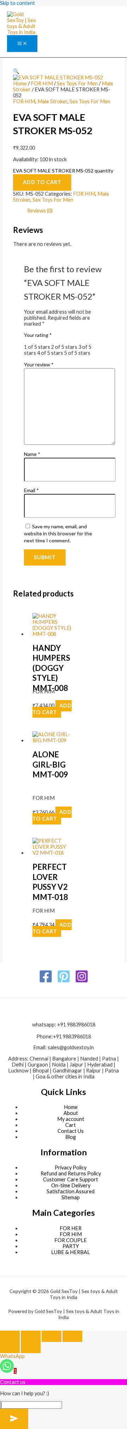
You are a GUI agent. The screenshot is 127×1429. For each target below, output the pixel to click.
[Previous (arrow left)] (10, 1347)
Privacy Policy (70, 1167)
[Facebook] (46, 981)
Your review (39, 364)
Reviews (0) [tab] (40, 211)
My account (70, 1119)
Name (32, 454)
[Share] (51, 1336)
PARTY (70, 1246)
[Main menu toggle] (22, 43)
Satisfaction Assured (71, 1191)
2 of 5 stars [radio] (64, 347)
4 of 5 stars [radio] (50, 353)
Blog (70, 1137)
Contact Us (71, 1131)
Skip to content (17, 3)
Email (31, 490)
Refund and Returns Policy (71, 1173)
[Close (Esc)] (72, 1336)
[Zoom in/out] (10, 1336)
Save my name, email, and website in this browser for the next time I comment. (58, 533)
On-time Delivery (70, 1185)
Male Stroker (52, 101)
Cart (70, 1125)
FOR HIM (42, 83)
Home (20, 83)
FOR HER (70, 1228)
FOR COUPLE (70, 1240)
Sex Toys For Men (77, 83)
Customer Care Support (70, 1179)
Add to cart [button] (52, 709)
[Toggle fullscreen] (31, 1336)
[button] (16, 71)
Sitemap (70, 1197)
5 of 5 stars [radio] (77, 353)
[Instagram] (82, 981)
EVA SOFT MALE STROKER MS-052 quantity (63, 171)
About (71, 1113)
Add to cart (42, 182)
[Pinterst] (64, 981)
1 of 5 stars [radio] (37, 347)
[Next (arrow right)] (31, 1347)
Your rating (38, 335)
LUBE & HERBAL (70, 1252)
